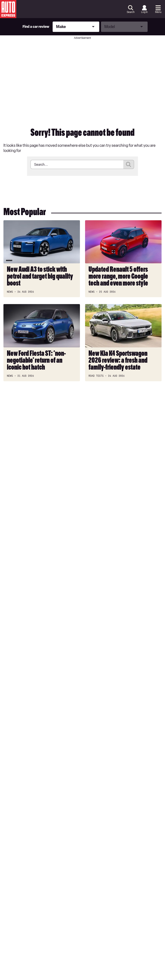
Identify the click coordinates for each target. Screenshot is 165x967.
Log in (144, 12)
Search (130, 12)
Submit (128, 164)
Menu (158, 12)
